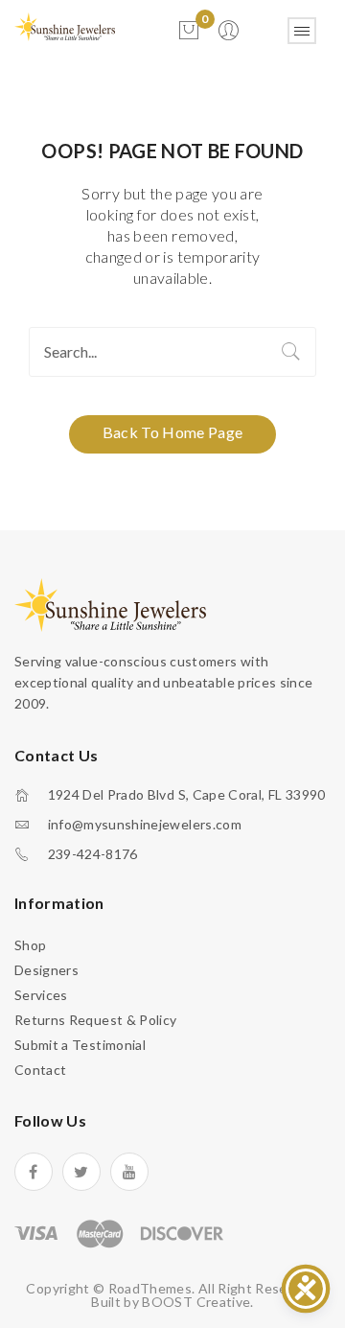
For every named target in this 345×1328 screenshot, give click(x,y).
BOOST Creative (196, 1301)
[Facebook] (33, 1172)
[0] (188, 31)
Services (41, 995)
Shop (30, 945)
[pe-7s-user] (230, 36)
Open (302, 30)
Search (291, 352)
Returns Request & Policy (95, 1020)
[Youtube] (129, 1172)
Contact (40, 1069)
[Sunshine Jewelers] (64, 25)
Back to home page (173, 432)
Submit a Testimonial (80, 1045)
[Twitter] (81, 1172)
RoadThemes (150, 1288)
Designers (46, 970)
